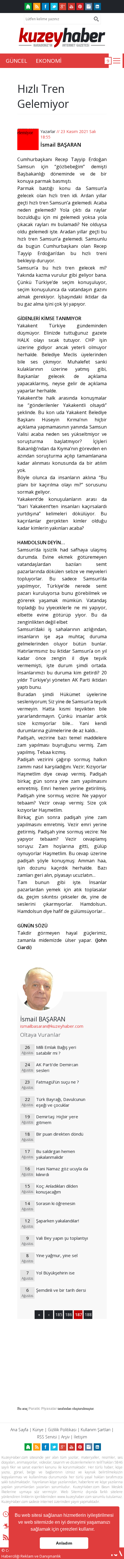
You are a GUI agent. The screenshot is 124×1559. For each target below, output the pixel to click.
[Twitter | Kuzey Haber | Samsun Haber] (54, 6)
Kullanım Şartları (95, 1429)
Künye (38, 1429)
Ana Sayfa (19, 1429)
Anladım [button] (64, 1543)
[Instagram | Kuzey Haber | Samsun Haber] (88, 6)
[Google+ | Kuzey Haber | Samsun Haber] (62, 6)
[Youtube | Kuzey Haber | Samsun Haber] (71, 6)
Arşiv (65, 1437)
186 (68, 1314)
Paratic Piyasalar (43, 1409)
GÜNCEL (16, 60)
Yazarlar (47, 131)
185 (58, 1314)
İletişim (80, 1437)
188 (88, 1314)
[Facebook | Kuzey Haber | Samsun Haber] (45, 6)
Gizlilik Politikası (62, 1429)
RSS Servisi (47, 1437)
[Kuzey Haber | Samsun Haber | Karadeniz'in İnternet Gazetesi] (28, 6)
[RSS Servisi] (36, 6)
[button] (96, 1530)
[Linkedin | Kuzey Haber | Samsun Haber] (97, 6)
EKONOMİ (48, 60)
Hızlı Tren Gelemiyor (43, 96)
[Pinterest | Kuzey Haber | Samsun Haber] (80, 6)
